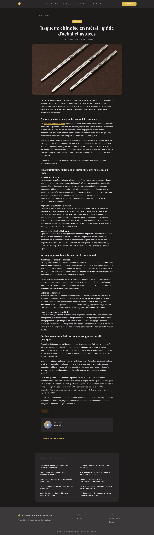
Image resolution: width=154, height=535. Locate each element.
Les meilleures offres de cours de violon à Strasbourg (95, 466)
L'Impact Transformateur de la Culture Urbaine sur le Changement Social (94, 480)
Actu (51, 4)
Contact (111, 522)
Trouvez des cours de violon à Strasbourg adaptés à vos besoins (95, 473)
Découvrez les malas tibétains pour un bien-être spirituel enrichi (96, 487)
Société (99, 4)
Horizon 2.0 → (129, 4)
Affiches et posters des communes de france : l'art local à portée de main (96, 494)
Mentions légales (114, 518)
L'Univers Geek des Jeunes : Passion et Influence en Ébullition (54, 466)
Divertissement (68, 4)
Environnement (88, 4)
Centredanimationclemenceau (37, 515)
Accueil (44, 4)
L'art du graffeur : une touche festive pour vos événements (56, 487)
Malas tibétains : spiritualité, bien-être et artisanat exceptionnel (55, 494)
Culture (57, 4)
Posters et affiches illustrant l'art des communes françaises (53, 473)
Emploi (78, 4)
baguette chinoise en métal (54, 124)
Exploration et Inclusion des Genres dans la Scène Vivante (56, 480)
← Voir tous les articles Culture (52, 439)
